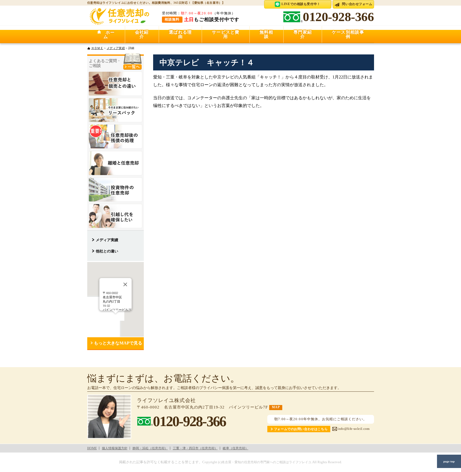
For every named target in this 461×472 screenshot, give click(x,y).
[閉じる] (125, 284)
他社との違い (107, 251)
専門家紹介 (302, 34)
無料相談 (266, 34)
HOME (92, 448)
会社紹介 (142, 34)
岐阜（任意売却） (235, 448)
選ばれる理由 (180, 34)
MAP (276, 407)
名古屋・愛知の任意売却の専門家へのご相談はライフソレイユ (266, 462)
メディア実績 (116, 48)
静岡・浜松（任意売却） (150, 448)
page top (449, 461)
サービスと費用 (226, 34)
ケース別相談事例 (348, 34)
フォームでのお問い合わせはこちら (301, 429)
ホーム (108, 34)
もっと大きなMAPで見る (118, 343)
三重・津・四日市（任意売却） (195, 448)
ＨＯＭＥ (97, 48)
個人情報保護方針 (115, 448)
